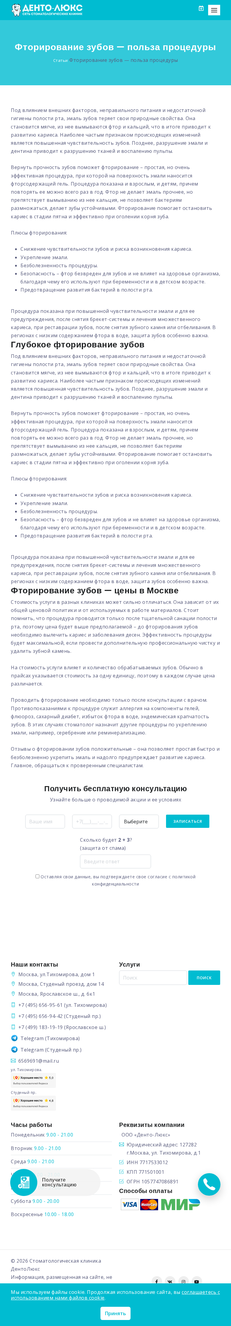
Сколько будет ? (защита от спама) (106, 844)
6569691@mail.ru (38, 1061)
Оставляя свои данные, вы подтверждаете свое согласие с (117, 880)
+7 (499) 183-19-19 (40, 1027)
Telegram (32, 1038)
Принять (115, 1313)
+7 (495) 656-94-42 (40, 1016)
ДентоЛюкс (25, 1269)
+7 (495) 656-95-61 (40, 1005)
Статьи (60, 60)
